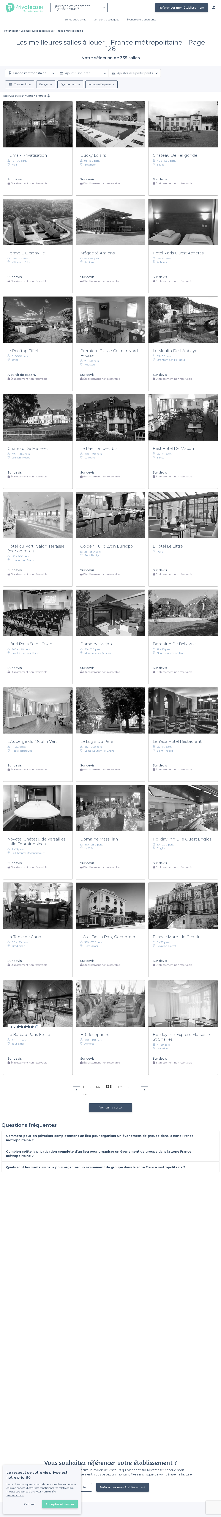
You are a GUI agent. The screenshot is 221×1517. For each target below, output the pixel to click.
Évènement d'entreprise (141, 19)
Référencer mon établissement (181, 7)
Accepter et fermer (60, 1504)
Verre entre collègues (106, 19)
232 (85, 1094)
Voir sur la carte (110, 1107)
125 (98, 1086)
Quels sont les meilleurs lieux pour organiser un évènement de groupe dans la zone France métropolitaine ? (95, 1167)
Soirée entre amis (75, 19)
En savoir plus (15, 1495)
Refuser (29, 1504)
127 (120, 1086)
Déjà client (82, 1487)
